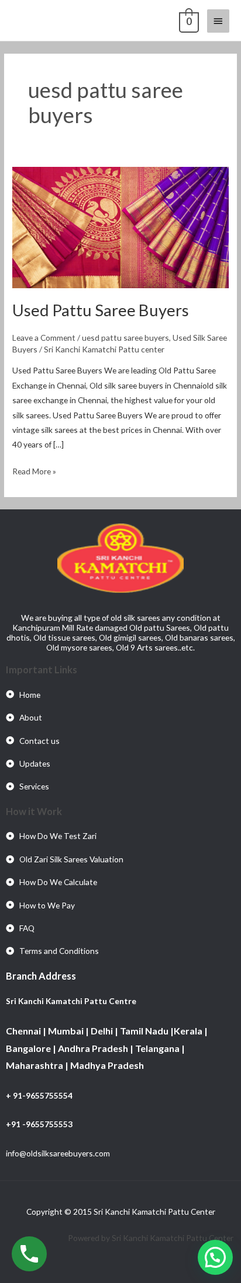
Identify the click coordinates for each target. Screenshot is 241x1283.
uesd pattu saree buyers (125, 337)
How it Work (34, 811)
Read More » (34, 470)
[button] (215, 1257)
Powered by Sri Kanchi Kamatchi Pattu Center (151, 1238)
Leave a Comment (43, 337)
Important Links (41, 669)
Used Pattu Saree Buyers (100, 310)
